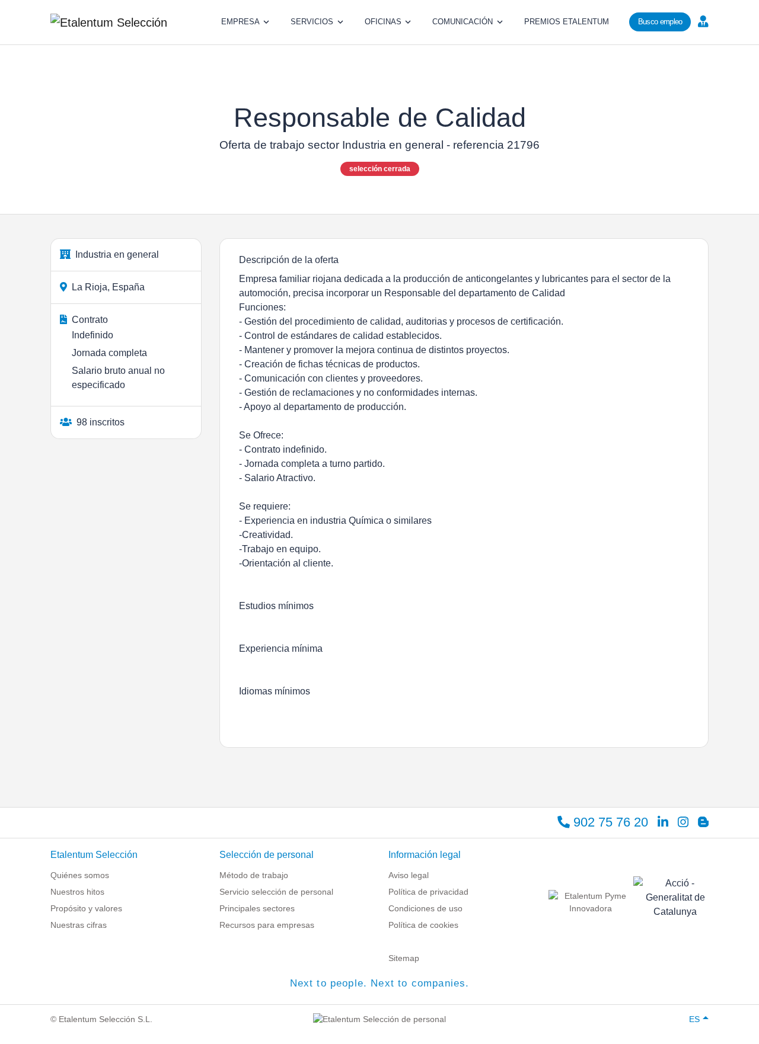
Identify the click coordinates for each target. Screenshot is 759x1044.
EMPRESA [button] (240, 21)
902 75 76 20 (609, 822)
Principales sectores (257, 908)
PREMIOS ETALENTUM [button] (566, 21)
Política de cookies (423, 925)
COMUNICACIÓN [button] (462, 21)
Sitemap (403, 958)
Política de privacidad (428, 891)
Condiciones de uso (425, 908)
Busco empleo (660, 21)
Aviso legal (408, 875)
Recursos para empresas (266, 925)
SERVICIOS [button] (312, 21)
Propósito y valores (86, 908)
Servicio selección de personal (276, 891)
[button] (702, 20)
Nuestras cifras (78, 925)
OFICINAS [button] (383, 21)
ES (694, 1019)
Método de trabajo (253, 875)
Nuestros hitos (77, 891)
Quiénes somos (79, 875)
